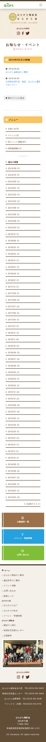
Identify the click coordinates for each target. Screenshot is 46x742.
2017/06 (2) (14, 313)
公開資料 (8, 635)
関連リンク (9, 596)
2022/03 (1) (14, 194)
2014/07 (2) (14, 477)
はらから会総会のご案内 (17, 72)
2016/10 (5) (13, 346)
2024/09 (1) (14, 181)
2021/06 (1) (13, 214)
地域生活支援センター (14, 630)
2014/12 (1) (13, 444)
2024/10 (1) (13, 175)
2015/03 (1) (13, 431)
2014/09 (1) (13, 464)
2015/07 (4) (14, 411)
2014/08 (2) (14, 471)
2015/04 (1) (13, 425)
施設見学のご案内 (12, 580)
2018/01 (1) (13, 280)
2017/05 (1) (13, 319)
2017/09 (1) (13, 293)
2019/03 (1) (13, 247)
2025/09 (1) (14, 168)
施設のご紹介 (10, 625)
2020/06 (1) (14, 221)
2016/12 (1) (13, 333)
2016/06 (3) (14, 365)
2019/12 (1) (13, 234)
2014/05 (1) (13, 490)
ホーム (7, 570)
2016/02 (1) (13, 385)
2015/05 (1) (13, 418)
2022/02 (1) (14, 201)
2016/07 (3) (14, 359)
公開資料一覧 (23, 521)
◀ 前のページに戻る (14, 98)
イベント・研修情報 (23, 538)
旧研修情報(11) (15, 148)
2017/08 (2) (14, 300)
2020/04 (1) (14, 227)
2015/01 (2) (13, 438)
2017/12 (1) (13, 286)
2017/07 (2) (14, 306)
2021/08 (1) (13, 208)
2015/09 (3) (14, 405)
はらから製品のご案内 (14, 575)
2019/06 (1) (13, 240)
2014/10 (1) (13, 458)
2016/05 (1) (13, 372)
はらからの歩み (11, 610)
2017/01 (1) (13, 326)
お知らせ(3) (13, 128)
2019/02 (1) (13, 254)
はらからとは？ (11, 605)
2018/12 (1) (13, 260)
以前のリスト (33, 504)
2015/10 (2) (13, 398)
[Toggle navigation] (40, 4)
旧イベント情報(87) (17, 142)
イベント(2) (13, 135)
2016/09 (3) (14, 352)
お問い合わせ (23, 554)
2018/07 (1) (13, 267)
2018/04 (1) (13, 273)
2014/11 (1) (13, 451)
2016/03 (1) (13, 379)
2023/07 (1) (14, 188)
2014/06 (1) (13, 484)
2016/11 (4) (13, 339)
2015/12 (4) (13, 392)
